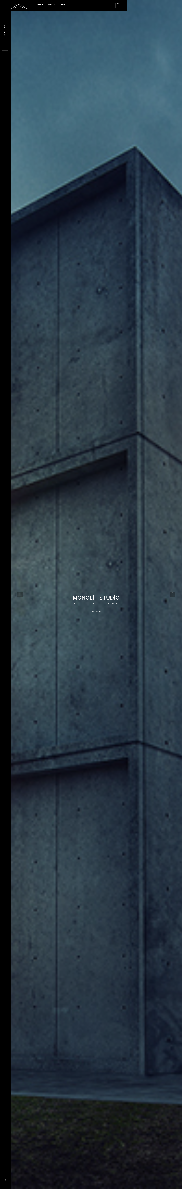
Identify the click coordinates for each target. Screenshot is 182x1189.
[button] (91, 1184)
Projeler (52, 5)
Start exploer (96, 611)
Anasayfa (40, 5)
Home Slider (4, 30)
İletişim (63, 5)
